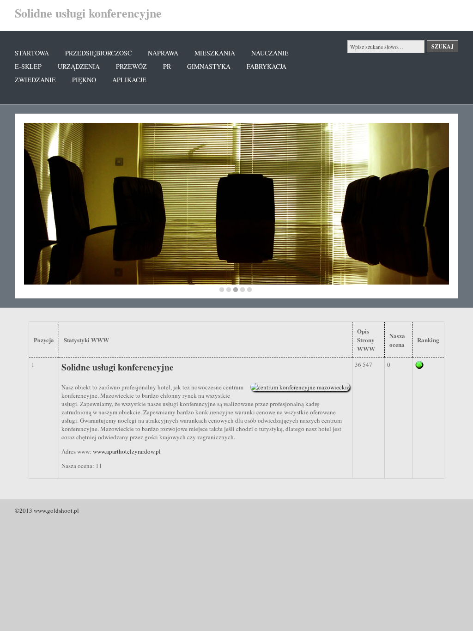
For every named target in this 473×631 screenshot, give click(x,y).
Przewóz (131, 66)
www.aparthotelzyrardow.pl (127, 451)
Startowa (32, 53)
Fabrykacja (266, 66)
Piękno (84, 79)
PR (167, 66)
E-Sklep (28, 66)
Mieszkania (214, 53)
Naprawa (163, 53)
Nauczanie (270, 53)
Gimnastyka (208, 66)
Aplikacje (129, 79)
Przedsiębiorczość (98, 53)
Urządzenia (79, 66)
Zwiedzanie (35, 79)
